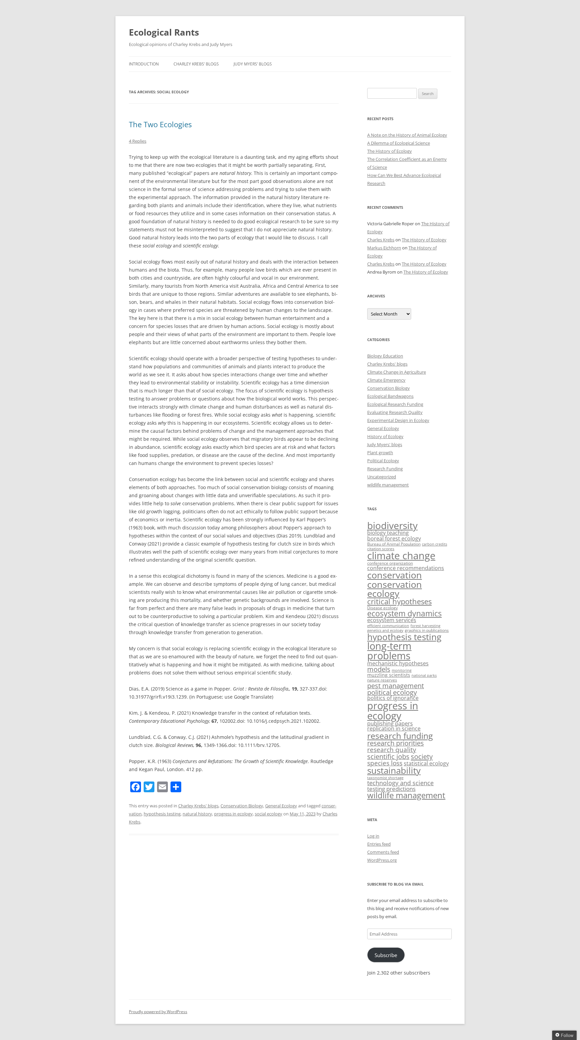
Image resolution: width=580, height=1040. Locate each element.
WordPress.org (382, 860)
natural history (197, 814)
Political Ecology (383, 461)
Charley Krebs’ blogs (196, 64)
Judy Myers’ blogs (253, 64)
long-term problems (389, 650)
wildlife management (388, 485)
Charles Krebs (380, 240)
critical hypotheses (399, 601)
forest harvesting (425, 625)
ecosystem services (391, 620)
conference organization (390, 563)
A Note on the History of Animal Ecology (407, 135)
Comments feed (383, 852)
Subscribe (386, 955)
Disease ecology (382, 608)
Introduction (144, 64)
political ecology (392, 692)
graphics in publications (427, 630)
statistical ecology (426, 763)
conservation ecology (394, 589)
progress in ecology (233, 814)
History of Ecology (385, 436)
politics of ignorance (393, 698)
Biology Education (385, 356)
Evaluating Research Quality (395, 412)
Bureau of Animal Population (394, 544)
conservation (394, 575)
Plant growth (380, 453)
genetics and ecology (385, 630)
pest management (395, 685)
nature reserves (382, 680)
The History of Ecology (389, 151)
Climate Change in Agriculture (396, 372)
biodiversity (392, 525)
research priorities (395, 743)
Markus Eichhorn (384, 248)
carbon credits (434, 544)
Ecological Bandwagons (390, 396)
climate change (401, 555)
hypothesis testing (162, 814)
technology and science (400, 782)
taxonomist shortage (385, 777)
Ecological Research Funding (395, 404)
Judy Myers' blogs (384, 444)
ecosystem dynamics (404, 613)
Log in (373, 836)
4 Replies (137, 141)
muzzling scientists (388, 675)
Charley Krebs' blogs (198, 806)
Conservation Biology (242, 806)
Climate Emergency (386, 380)
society (422, 756)
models (378, 669)
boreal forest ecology (394, 538)
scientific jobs (388, 756)
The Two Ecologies (160, 124)
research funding (400, 735)
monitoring (402, 670)
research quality (391, 749)
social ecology (268, 814)
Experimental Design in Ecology (398, 420)
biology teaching (388, 532)
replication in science (394, 728)
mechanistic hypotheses (398, 663)
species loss (384, 763)
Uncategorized (381, 477)
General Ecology (281, 806)
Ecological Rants (164, 32)
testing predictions (391, 789)
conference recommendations (405, 568)
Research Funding (385, 469)
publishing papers (390, 723)
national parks (424, 675)
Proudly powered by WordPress (158, 1011)
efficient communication (388, 625)
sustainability (394, 770)
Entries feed (379, 844)
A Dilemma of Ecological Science (398, 143)
